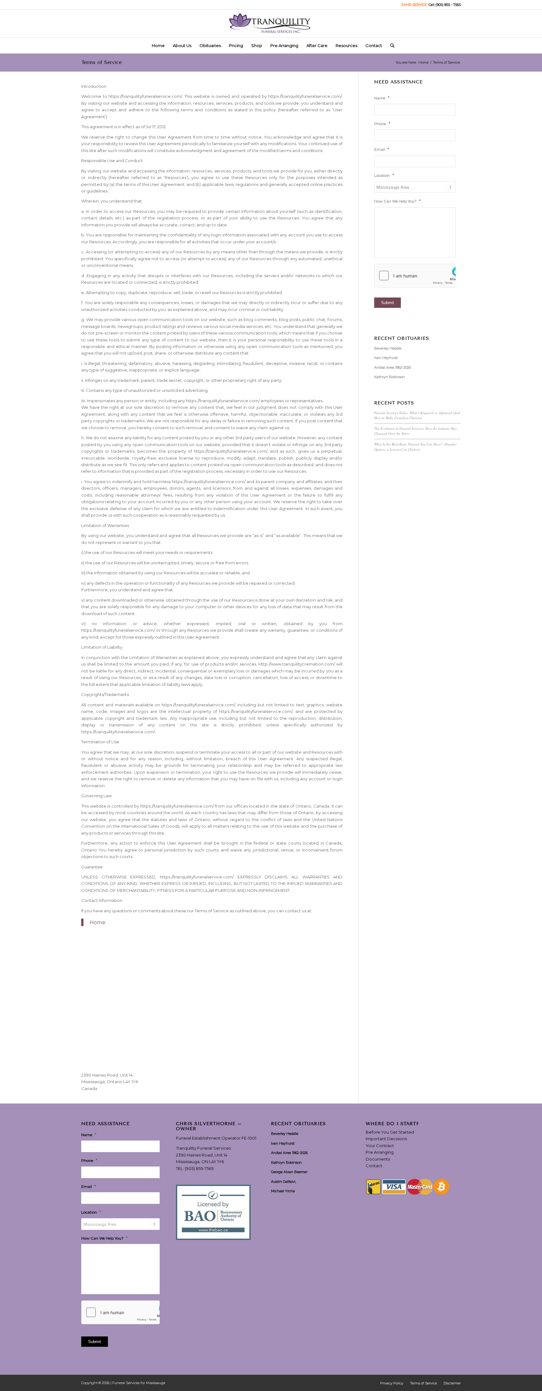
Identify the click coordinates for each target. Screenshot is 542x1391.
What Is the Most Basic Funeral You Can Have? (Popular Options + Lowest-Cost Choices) (415, 447)
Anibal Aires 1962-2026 (392, 367)
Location (384, 175)
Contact (374, 1165)
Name (381, 97)
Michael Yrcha (283, 1191)
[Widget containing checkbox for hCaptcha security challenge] (415, 275)
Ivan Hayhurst (386, 358)
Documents (378, 1159)
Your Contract (380, 1145)
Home (97, 922)
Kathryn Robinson (389, 377)
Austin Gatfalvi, (283, 1181)
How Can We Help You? (397, 200)
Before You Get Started (390, 1132)
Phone (382, 123)
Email (381, 149)
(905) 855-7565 (199, 1168)
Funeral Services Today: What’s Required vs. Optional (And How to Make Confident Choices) (417, 415)
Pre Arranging (380, 1152)
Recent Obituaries (401, 338)
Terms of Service (101, 62)
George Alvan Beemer (289, 1172)
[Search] (390, 45)
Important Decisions (386, 1138)
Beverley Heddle (387, 348)
